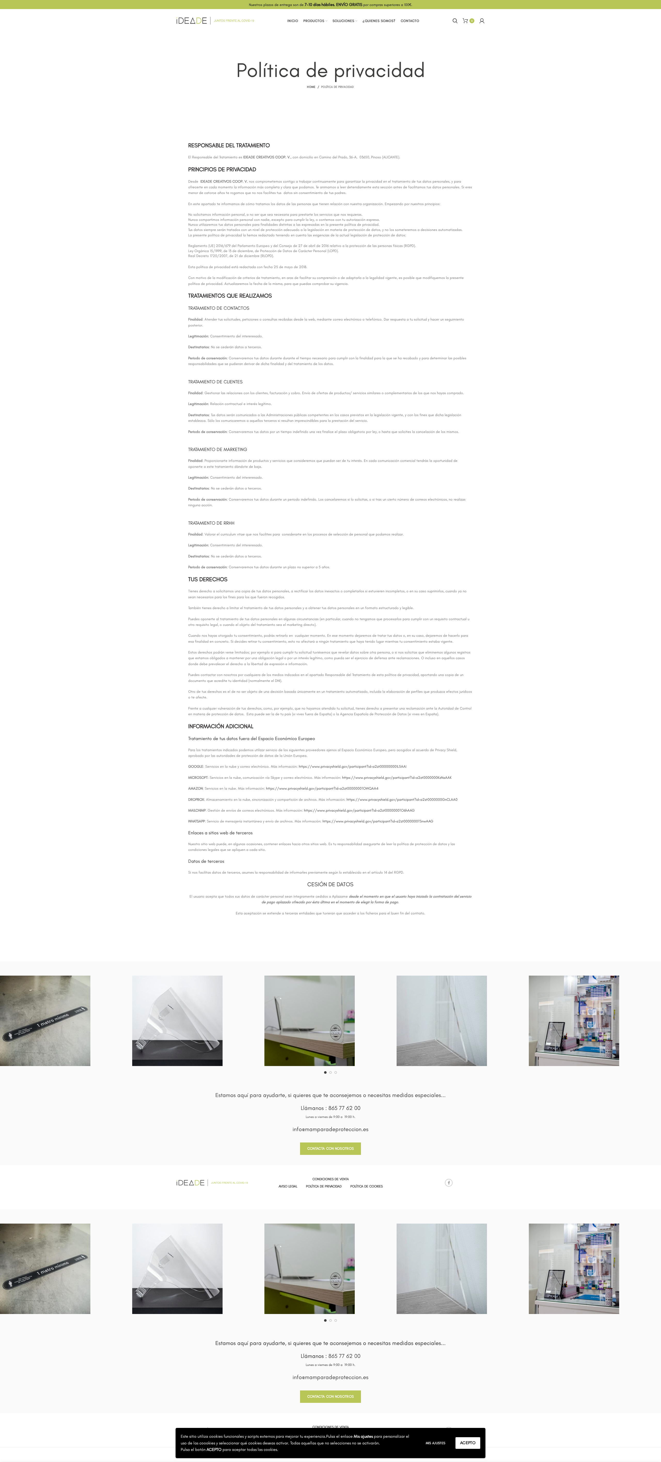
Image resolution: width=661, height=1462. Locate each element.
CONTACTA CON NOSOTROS (330, 1148)
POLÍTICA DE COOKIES (366, 1186)
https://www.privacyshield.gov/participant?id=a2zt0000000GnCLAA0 (402, 799)
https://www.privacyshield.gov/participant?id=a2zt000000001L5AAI (352, 766)
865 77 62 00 (344, 1108)
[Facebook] (449, 1183)
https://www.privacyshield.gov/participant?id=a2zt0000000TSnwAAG (377, 821)
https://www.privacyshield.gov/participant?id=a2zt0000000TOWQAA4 (322, 788)
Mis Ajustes (435, 1443)
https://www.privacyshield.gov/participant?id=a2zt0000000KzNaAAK (397, 777)
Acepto (468, 1442)
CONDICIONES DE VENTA (330, 1179)
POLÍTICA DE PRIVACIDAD (324, 1186)
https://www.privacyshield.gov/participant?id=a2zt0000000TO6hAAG (359, 810)
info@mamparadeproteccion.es (330, 1129)
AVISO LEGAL (288, 1186)
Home (311, 87)
